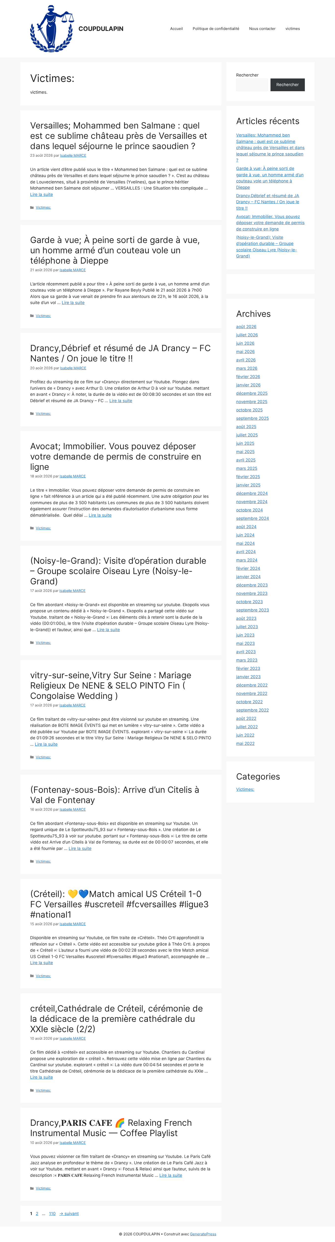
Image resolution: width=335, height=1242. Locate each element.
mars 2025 (246, 468)
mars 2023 (247, 660)
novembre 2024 (252, 501)
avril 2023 (246, 651)
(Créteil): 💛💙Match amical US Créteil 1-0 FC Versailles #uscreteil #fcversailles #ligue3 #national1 (119, 904)
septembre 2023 (252, 610)
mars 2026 (247, 368)
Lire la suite (41, 194)
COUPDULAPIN (100, 28)
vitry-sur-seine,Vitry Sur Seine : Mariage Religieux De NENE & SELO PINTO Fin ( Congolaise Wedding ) (110, 685)
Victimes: (43, 207)
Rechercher (247, 75)
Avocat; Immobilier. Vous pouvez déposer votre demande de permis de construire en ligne (115, 456)
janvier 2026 (248, 385)
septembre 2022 (252, 710)
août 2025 (246, 426)
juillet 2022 (247, 726)
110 (53, 1213)
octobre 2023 (249, 601)
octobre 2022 (249, 701)
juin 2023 (245, 635)
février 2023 (248, 668)
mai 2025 (245, 451)
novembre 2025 (251, 401)
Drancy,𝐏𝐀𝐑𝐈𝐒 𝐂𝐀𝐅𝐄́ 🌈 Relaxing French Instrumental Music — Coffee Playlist (111, 1127)
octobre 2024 (249, 510)
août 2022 (246, 718)
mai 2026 (245, 351)
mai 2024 (245, 543)
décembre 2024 (252, 493)
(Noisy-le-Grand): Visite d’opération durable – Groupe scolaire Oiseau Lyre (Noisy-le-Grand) (118, 570)
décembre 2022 (252, 685)
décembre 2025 (252, 393)
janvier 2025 (248, 485)
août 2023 (246, 618)
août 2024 (246, 526)
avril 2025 (246, 460)
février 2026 (248, 376)
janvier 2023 (248, 676)
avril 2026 (246, 360)
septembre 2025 (252, 418)
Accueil (176, 28)
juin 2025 (245, 443)
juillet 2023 (247, 626)
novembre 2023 (252, 593)
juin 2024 (245, 535)
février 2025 (248, 476)
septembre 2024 (252, 518)
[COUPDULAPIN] (52, 28)
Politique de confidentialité (216, 28)
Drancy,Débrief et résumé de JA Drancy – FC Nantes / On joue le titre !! (120, 353)
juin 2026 (245, 343)
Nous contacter (262, 28)
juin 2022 (245, 735)
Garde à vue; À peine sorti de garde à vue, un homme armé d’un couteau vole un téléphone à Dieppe (115, 250)
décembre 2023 (252, 585)
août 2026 (246, 326)
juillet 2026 (247, 335)
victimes (292, 28)
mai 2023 (245, 643)
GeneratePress (203, 1234)
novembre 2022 (251, 693)
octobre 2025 (249, 410)
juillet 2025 (247, 435)
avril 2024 (246, 551)
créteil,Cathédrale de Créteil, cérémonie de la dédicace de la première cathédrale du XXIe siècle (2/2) (116, 1018)
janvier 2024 (248, 576)
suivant (69, 1213)
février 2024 (248, 568)
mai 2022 (245, 743)
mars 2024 (247, 560)
